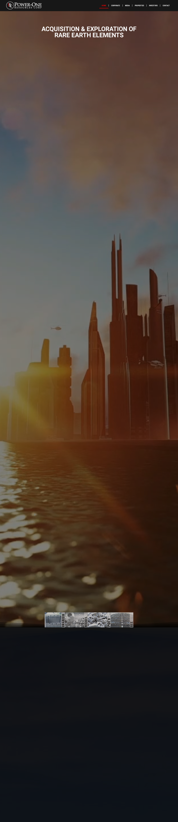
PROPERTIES (139, 6)
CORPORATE (115, 6)
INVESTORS (153, 6)
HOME (104, 6)
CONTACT (166, 6)
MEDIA (127, 6)
